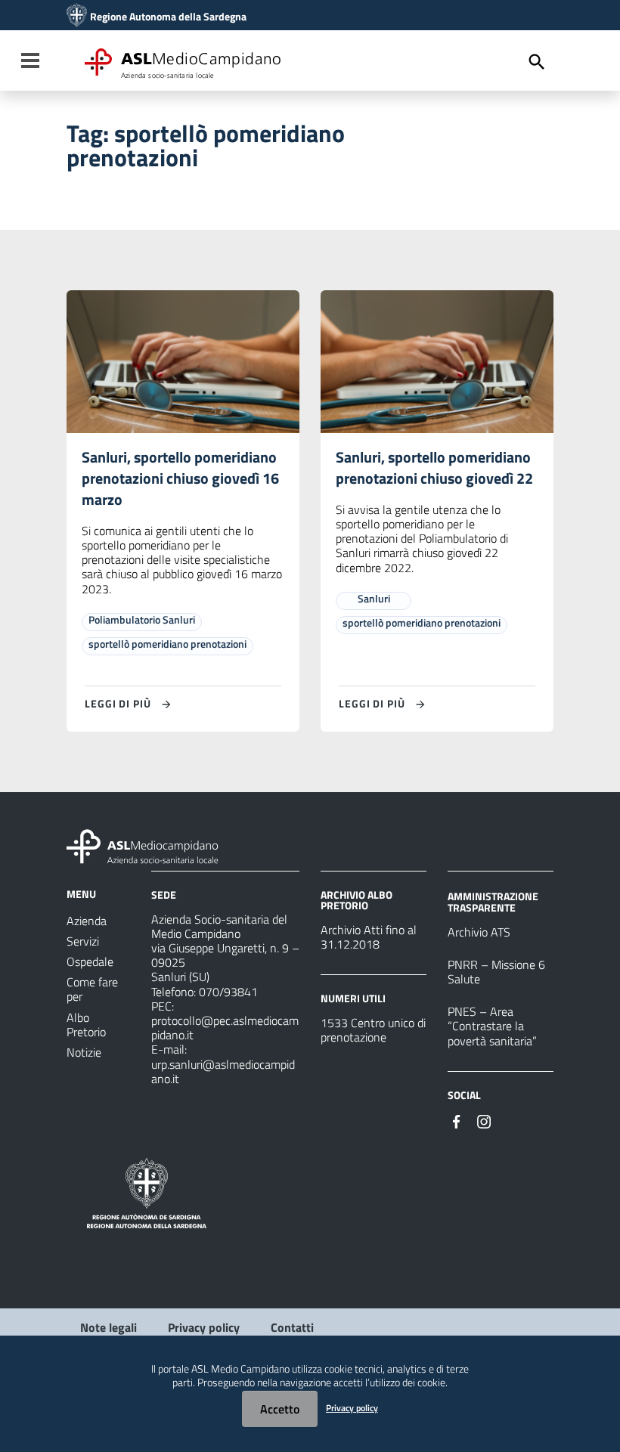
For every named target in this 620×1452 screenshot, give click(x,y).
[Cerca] (536, 62)
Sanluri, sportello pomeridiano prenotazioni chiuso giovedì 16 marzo (180, 478)
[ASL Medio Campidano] (77, 16)
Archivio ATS (479, 932)
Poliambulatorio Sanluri (141, 619)
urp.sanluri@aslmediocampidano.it (223, 1071)
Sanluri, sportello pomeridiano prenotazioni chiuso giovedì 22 (434, 467)
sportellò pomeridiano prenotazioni (167, 644)
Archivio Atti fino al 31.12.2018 (369, 937)
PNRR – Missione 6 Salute (496, 971)
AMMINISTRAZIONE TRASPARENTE (493, 901)
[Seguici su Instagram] (484, 1120)
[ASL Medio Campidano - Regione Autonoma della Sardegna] (143, 845)
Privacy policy (204, 1327)
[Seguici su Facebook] (457, 1120)
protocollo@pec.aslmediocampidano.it (225, 1027)
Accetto (279, 1409)
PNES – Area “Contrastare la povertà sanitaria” (492, 1025)
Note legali (108, 1327)
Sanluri (374, 598)
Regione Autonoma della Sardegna (168, 16)
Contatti (292, 1327)
